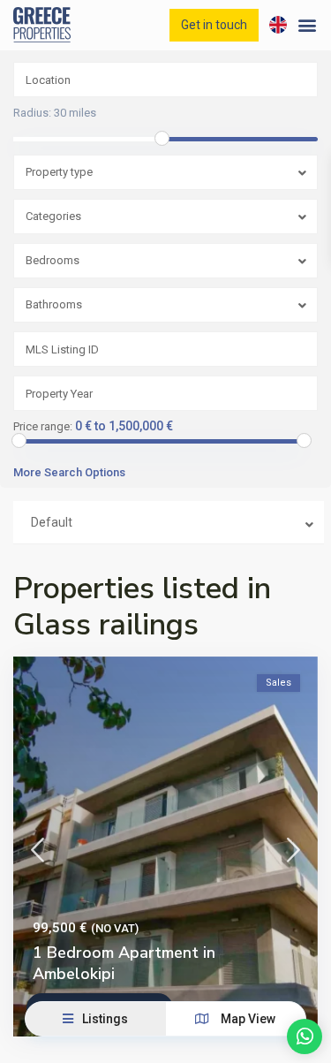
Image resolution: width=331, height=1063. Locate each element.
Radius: (54, 113)
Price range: (42, 427)
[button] (307, 25)
